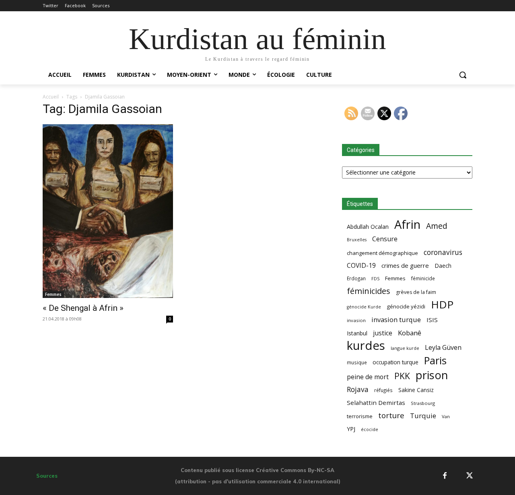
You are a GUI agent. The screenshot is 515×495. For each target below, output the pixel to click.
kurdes (366, 345)
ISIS (432, 320)
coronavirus (443, 252)
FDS (375, 278)
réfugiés (383, 390)
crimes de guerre (405, 265)
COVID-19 (361, 265)
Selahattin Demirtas (376, 402)
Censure (385, 239)
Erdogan (356, 278)
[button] (462, 74)
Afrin (407, 224)
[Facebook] (444, 475)
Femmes (53, 294)
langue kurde (405, 348)
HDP (442, 304)
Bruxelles (357, 239)
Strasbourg (423, 403)
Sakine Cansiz (416, 390)
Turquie (423, 415)
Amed (436, 226)
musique (357, 362)
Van (446, 416)
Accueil (51, 96)
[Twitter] (469, 475)
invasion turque (396, 319)
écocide (369, 429)
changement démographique (382, 253)
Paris (435, 360)
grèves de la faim (416, 292)
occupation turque (395, 362)
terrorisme (360, 416)
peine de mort (368, 377)
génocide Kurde (364, 307)
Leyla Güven (443, 347)
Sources (47, 475)
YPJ (351, 429)
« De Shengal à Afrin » (83, 308)
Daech (443, 265)
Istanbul (357, 333)
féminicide (423, 278)
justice (382, 333)
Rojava (358, 389)
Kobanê (409, 333)
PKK (402, 376)
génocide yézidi (406, 306)
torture (391, 415)
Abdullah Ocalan (368, 226)
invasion (356, 320)
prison (432, 375)
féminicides (368, 291)
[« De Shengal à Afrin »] (108, 211)
